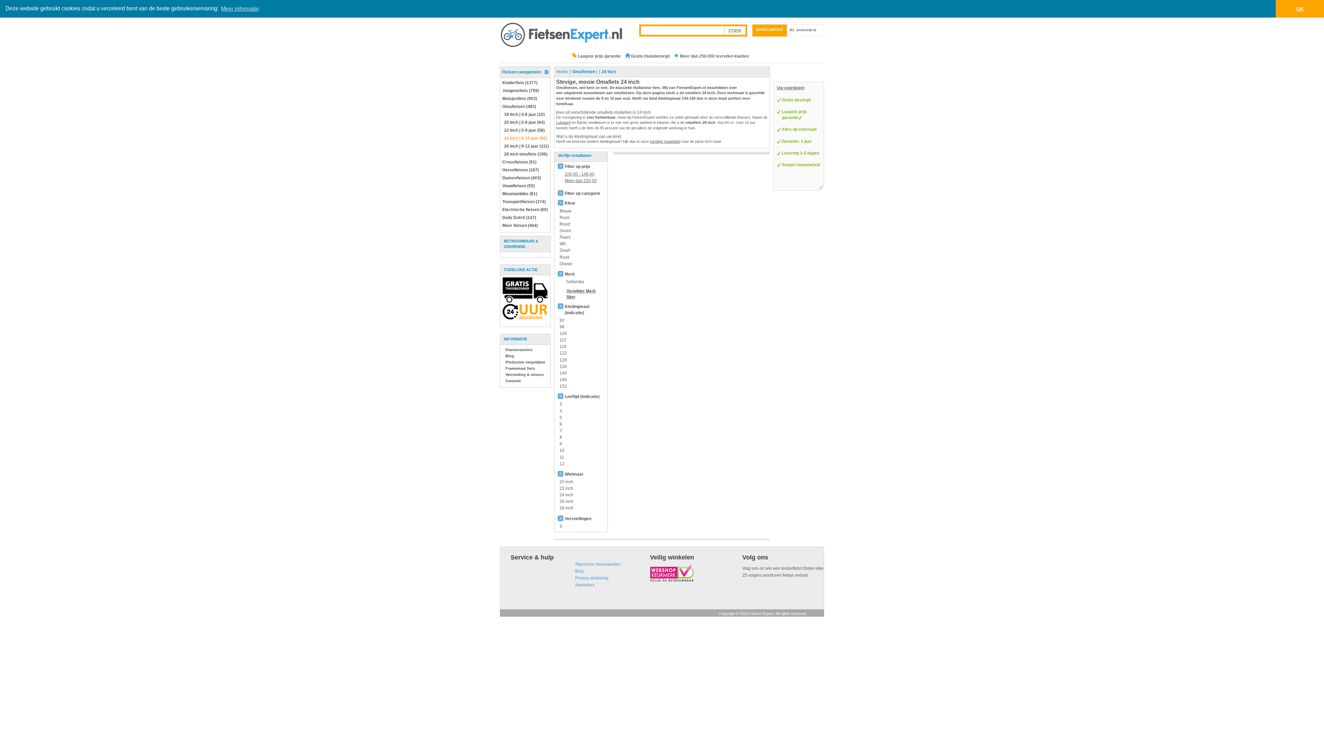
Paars (565, 237)
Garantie (513, 381)
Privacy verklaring (592, 578)
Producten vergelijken (525, 362)
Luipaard (563, 122)
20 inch (566, 481)
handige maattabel (665, 141)
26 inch (566, 501)
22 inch (566, 488)
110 (563, 340)
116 (563, 346)
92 (562, 320)
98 (562, 327)
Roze (565, 217)
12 (562, 463)
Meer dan (581, 180)
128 (563, 360)
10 (562, 450)
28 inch (566, 508)
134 (563, 366)
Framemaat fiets (520, 368)
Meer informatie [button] (240, 9)
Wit (562, 243)
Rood (565, 224)
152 (563, 386)
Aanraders (585, 585)
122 (563, 353)
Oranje (566, 263)
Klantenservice (518, 350)
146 (563, 379)
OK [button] (1300, 9)
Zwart (565, 250)
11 (562, 457)
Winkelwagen (769, 29)
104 (563, 333)
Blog (509, 356)
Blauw (565, 211)
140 (563, 373)
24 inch (566, 495)
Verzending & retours (524, 374)
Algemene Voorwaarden (598, 564)
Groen (565, 230)
